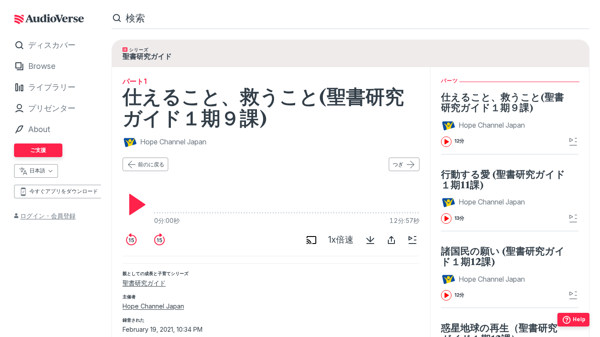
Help (579, 319)
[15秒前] (131, 240)
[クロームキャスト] (311, 240)
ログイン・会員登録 (48, 215)
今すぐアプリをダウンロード (63, 191)
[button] (484, 125)
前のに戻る (151, 164)
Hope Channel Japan (153, 306)
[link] (503, 119)
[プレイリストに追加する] (412, 240)
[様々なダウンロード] (370, 240)
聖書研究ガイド (144, 283)
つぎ (398, 164)
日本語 (37, 170)
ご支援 (38, 150)
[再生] (135, 204)
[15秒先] (159, 240)
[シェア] (391, 240)
